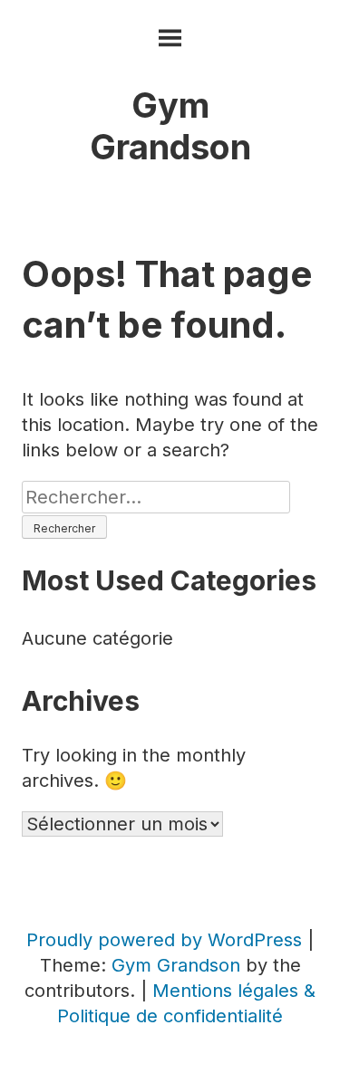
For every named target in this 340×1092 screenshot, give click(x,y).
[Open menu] (170, 38)
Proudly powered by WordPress (166, 940)
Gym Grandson (170, 126)
